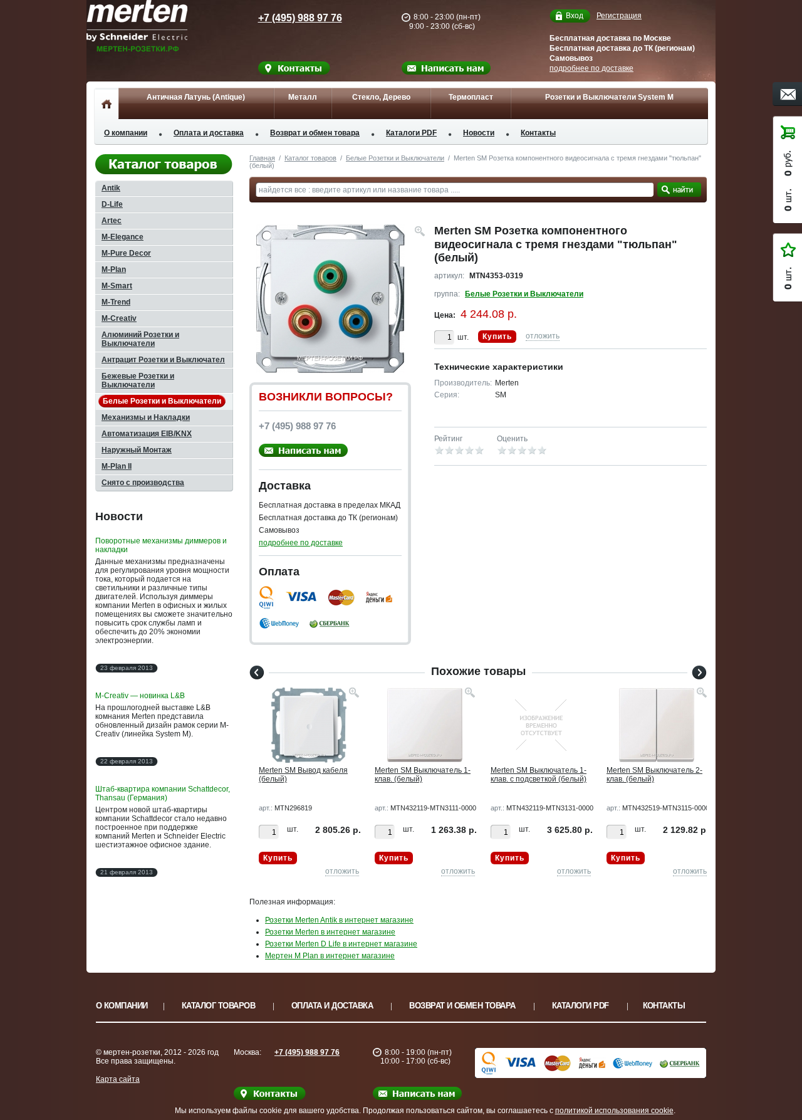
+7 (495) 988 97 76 (300, 18)
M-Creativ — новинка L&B (140, 695)
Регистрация (619, 15)
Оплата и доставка (209, 132)
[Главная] (106, 103)
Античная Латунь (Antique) (196, 97)
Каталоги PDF (411, 132)
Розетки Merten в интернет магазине (330, 932)
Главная (262, 158)
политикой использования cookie (614, 1110)
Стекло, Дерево (381, 97)
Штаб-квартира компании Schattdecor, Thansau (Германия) (162, 793)
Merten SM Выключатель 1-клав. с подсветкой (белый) (538, 774)
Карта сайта (118, 1079)
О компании (125, 132)
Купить (497, 336)
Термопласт (471, 97)
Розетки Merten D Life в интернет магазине (341, 943)
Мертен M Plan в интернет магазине (330, 955)
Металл (302, 97)
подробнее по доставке (591, 68)
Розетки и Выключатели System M (609, 97)
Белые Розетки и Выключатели (395, 158)
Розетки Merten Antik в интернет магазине (339, 920)
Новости (478, 132)
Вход (574, 15)
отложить (543, 336)
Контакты (538, 132)
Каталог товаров (310, 158)
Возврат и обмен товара (315, 132)
